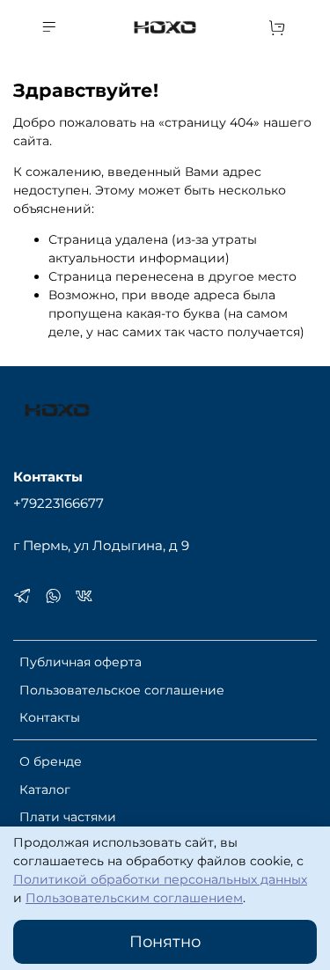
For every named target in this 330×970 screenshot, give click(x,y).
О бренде (50, 761)
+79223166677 (58, 503)
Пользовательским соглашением (134, 898)
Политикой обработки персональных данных (160, 879)
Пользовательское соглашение (121, 690)
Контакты (49, 717)
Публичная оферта (80, 662)
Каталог (44, 789)
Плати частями (67, 817)
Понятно (165, 941)
